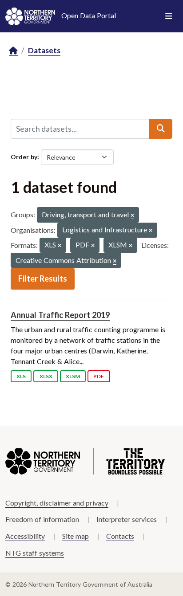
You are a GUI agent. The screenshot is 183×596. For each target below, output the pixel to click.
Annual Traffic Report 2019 (60, 315)
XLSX (46, 376)
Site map (75, 536)
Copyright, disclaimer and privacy (56, 502)
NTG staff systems (34, 553)
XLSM (73, 376)
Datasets (44, 50)
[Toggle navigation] (168, 16)
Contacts (120, 536)
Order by (24, 156)
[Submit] (160, 128)
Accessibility (25, 536)
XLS (21, 376)
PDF (98, 376)
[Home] (13, 51)
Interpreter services (126, 519)
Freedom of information (42, 519)
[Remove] (132, 215)
